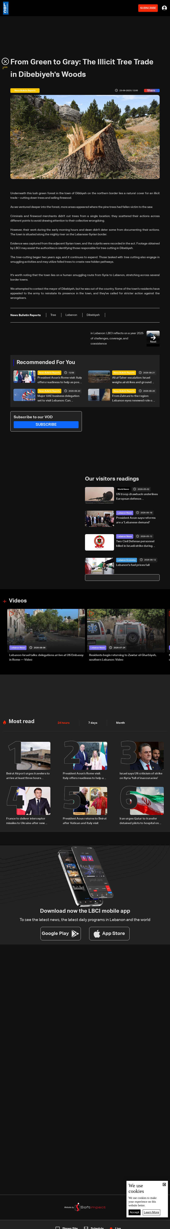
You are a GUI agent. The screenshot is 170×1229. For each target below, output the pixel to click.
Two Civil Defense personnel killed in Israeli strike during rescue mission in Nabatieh (135, 544)
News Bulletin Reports (49, 373)
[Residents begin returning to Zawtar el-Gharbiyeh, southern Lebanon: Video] (126, 635)
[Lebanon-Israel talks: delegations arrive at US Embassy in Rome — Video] (46, 635)
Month (120, 722)
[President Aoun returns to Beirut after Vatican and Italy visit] (85, 806)
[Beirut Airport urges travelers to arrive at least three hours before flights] (28, 761)
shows (122, 1225)
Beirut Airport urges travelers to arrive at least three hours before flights (28, 776)
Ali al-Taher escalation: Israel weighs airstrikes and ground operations (132, 380)
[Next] (165, 635)
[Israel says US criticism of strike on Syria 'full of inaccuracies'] (142, 761)
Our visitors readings (112, 479)
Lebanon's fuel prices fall (132, 565)
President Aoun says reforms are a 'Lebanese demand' (135, 520)
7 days (92, 722)
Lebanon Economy (127, 560)
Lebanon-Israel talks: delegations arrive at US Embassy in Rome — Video (46, 657)
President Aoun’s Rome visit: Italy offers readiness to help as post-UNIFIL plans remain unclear (60, 380)
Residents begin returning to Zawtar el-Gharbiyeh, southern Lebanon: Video (122, 657)
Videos (18, 601)
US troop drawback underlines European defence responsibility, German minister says (137, 497)
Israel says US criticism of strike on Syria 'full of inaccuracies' (141, 776)
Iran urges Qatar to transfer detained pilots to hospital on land (139, 821)
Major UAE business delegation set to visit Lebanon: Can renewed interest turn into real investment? (58, 399)
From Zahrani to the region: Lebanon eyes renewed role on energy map (133, 399)
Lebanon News (125, 513)
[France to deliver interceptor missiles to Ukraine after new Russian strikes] (28, 806)
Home (17, 1225)
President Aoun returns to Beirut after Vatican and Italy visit (85, 821)
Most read (21, 721)
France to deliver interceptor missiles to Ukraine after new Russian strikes (25, 821)
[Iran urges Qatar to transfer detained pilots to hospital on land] (142, 806)
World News (123, 489)
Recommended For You (46, 362)
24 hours (64, 722)
